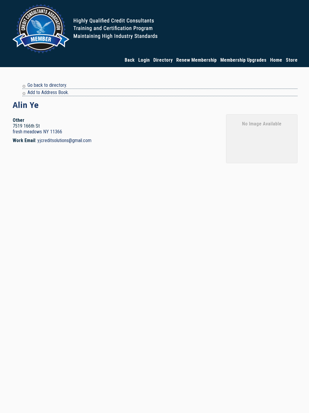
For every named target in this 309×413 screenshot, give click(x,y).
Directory (163, 60)
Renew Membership (196, 60)
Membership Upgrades (243, 60)
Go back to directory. (47, 85)
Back (130, 60)
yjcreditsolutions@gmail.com (64, 140)
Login (144, 60)
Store (292, 60)
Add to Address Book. (48, 92)
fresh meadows (27, 132)
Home (276, 60)
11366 (56, 132)
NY (46, 132)
